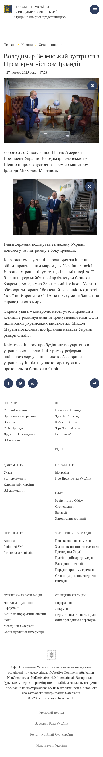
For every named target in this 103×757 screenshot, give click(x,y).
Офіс (59, 493)
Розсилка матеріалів (18, 552)
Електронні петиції (69, 563)
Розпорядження (15, 478)
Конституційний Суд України (51, 734)
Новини (27, 44)
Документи (14, 465)
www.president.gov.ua (41, 687)
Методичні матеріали (19, 625)
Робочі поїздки (66, 422)
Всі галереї (63, 434)
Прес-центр (13, 533)
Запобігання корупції (70, 518)
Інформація (63, 602)
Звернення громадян (73, 533)
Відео (60, 449)
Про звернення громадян (73, 540)
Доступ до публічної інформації (19, 605)
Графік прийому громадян (74, 557)
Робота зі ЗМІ (13, 546)
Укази (8, 472)
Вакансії (61, 512)
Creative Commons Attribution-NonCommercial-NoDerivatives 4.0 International (51, 675)
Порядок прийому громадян (75, 569)
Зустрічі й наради (67, 416)
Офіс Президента (16, 428)
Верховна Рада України (51, 723)
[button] (20, 383)
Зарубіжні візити (67, 428)
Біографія (62, 472)
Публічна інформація (23, 595)
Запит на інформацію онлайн (25, 613)
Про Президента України (73, 478)
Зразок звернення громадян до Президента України (77, 549)
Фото (59, 403)
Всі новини (12, 440)
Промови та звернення (20, 416)
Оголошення (64, 506)
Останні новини (50, 44)
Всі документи (14, 490)
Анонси (9, 540)
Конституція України (19, 484)
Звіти (7, 619)
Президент (64, 465)
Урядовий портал (51, 712)
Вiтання (9, 422)
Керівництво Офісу (69, 500)
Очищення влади (70, 595)
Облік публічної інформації (24, 631)
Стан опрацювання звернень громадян (75, 578)
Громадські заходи (68, 410)
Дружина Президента (19, 434)
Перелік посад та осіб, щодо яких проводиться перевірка (75, 617)
